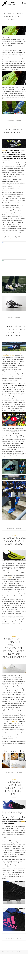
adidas (13, 355)
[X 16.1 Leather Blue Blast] (14, 804)
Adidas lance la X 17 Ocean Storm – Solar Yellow (14, 540)
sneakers (14, 721)
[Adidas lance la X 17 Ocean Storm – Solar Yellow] (14, 555)
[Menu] (25, 3)
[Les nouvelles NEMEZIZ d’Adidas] (14, 143)
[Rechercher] (21, 3)
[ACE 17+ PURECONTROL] (14, 346)
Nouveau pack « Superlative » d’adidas (14, 16)
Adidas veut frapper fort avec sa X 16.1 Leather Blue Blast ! (14, 787)
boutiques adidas (12, 239)
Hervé (19, 120)
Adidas (14, 11)
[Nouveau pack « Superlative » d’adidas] (14, 30)
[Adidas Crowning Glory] (14, 668)
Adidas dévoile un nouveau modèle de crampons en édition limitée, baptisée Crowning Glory (14, 648)
